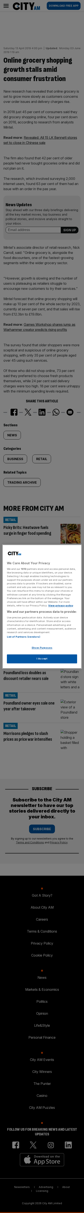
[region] (42, 606)
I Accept (42, 658)
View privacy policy (60, 605)
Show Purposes (42, 647)
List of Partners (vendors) (23, 636)
